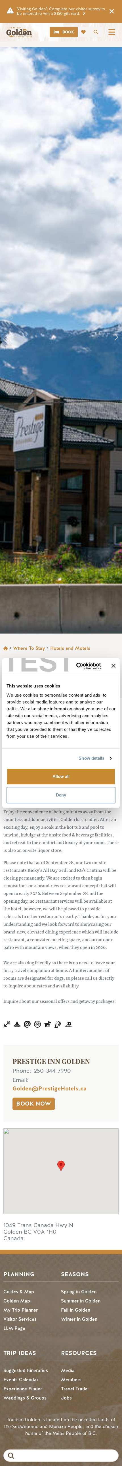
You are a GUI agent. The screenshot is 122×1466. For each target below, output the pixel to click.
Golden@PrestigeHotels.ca (49, 1088)
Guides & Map (18, 1292)
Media (68, 1371)
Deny (61, 795)
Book (68, 32)
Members (71, 1380)
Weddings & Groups (25, 1398)
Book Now (33, 1104)
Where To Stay (29, 648)
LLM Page (14, 1328)
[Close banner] (113, 666)
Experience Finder (22, 1389)
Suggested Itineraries (25, 1371)
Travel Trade (74, 1389)
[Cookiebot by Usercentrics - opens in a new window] (76, 666)
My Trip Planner (20, 1310)
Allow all (61, 776)
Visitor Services (20, 1319)
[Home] (19, 32)
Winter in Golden (79, 1319)
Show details (91, 758)
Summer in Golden (80, 1301)
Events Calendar (20, 1380)
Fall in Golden (75, 1310)
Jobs (66, 1398)
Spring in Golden (78, 1292)
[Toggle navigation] (112, 32)
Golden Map (16, 1301)
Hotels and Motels (70, 648)
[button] (116, 337)
